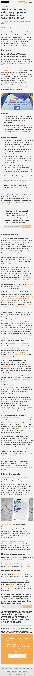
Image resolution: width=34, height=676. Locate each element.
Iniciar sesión (29, 2)
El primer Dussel (7, 524)
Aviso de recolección (27, 668)
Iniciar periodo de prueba (17, 656)
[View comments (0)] (8, 31)
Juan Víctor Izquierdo (7, 630)
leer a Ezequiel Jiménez (24, 428)
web (9, 566)
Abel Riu (29, 284)
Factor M (4, 346)
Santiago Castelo (6, 356)
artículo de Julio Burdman (20, 418)
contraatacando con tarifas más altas (13, 467)
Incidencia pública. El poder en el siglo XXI (15, 477)
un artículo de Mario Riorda (16, 240)
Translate (5, 6)
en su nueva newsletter (11, 261)
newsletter (26, 566)
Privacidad (15, 668)
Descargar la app (23, 671)
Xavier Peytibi (24, 628)
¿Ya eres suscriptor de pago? (17, 659)
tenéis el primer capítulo (20, 354)
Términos (20, 668)
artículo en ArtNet (17, 298)
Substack (10, 674)
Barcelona (17, 574)
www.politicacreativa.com (24, 632)
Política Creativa (5, 26)
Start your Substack (12, 671)
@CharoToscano (17, 557)
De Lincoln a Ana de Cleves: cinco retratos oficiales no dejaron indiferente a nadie (16, 307)
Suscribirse (21, 2)
